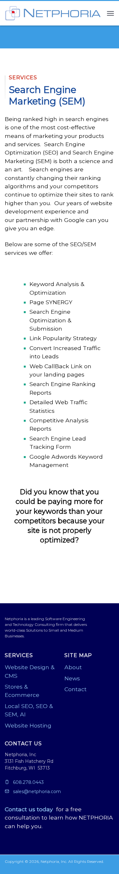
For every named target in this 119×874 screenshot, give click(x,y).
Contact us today (29, 809)
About (73, 667)
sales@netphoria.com (36, 791)
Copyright (14, 861)
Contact (75, 689)
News (72, 678)
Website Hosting (28, 725)
